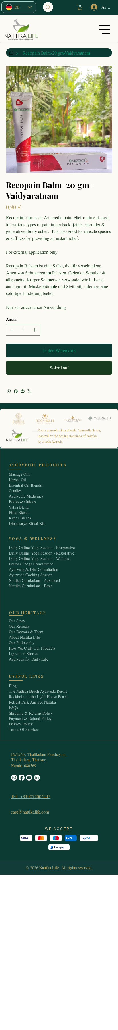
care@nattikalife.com (30, 812)
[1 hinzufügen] (34, 330)
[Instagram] (14, 778)
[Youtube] (29, 778)
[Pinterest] (22, 391)
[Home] (10, 52)
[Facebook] (16, 391)
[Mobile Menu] (106, 29)
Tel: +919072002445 (30, 796)
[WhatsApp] (9, 391)
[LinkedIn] (37, 778)
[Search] (48, 7)
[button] (80, 7)
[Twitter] (29, 391)
